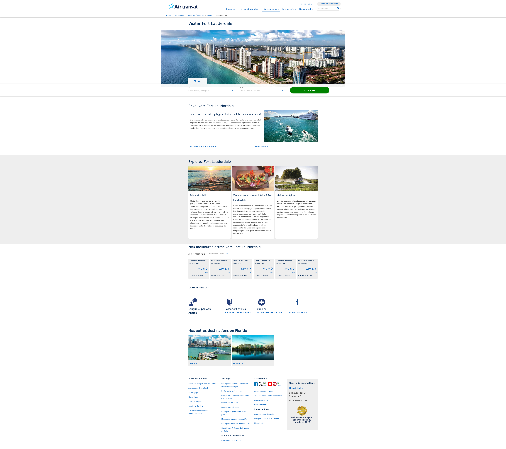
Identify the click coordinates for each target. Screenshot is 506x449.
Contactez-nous (261, 400)
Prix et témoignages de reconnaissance (198, 412)
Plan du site (259, 423)
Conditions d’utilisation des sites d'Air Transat (235, 397)
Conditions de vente (229, 402)
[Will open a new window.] (256, 384)
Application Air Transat (263, 391)
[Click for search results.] (338, 9)
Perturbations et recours (231, 391)
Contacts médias (261, 404)
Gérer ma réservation (329, 3)
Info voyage (288, 9)
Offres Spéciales (249, 9)
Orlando (237, 363)
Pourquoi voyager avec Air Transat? (202, 383)
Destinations (270, 9)
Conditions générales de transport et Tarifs (235, 429)
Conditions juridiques (230, 407)
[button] (197, 81)
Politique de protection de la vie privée (235, 413)
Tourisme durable (195, 406)
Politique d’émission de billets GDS (235, 423)
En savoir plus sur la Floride (203, 146)
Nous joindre (306, 8)
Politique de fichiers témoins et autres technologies (234, 385)
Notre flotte (193, 397)
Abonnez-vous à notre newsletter (268, 395)
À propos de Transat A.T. (198, 388)
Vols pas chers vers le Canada (266, 418)
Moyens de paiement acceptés (234, 419)
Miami (192, 363)
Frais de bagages (195, 401)
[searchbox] (328, 9)
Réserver (230, 9)
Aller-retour (194, 254)
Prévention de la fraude (231, 440)
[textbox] (211, 90)
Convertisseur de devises (264, 414)
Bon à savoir (260, 146)
